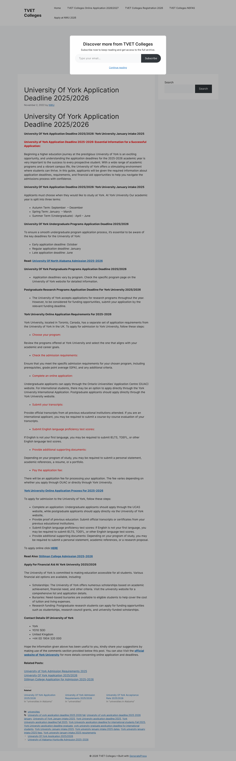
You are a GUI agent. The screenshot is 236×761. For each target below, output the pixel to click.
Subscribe (151, 58)
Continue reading (118, 67)
